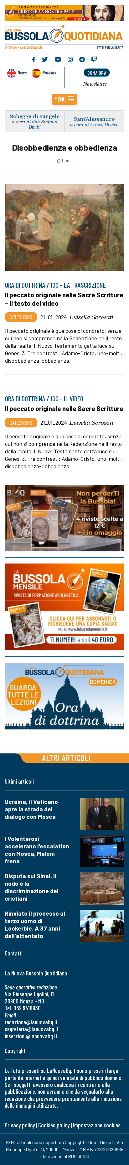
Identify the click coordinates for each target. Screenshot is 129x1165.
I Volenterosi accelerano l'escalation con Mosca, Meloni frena (37, 850)
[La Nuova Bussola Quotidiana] (64, 36)
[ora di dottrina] (64, 696)
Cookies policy (54, 1125)
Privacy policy (20, 1125)
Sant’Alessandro (94, 119)
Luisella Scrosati (91, 317)
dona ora (96, 73)
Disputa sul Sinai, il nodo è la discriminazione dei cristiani (32, 887)
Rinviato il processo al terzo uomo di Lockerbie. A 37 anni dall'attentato (35, 924)
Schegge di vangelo (35, 116)
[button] (64, 99)
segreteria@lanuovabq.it (32, 1028)
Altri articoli (66, 757)
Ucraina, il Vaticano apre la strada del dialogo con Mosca (31, 809)
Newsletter (95, 83)
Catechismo (21, 317)
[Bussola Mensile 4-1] (64, 518)
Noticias (49, 72)
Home (67, 160)
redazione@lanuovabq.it (31, 1022)
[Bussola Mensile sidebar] (64, 607)
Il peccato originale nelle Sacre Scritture (64, 408)
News (22, 72)
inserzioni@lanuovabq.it (31, 1036)
